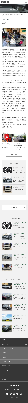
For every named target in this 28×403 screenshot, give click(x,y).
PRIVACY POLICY (18, 389)
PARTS (4, 375)
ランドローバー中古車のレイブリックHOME (10, 14)
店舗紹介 (5, 353)
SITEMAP (7, 389)
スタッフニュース (23, 14)
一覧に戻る (14, 154)
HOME (3, 340)
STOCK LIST (5, 370)
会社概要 (5, 357)
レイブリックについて (8, 348)
